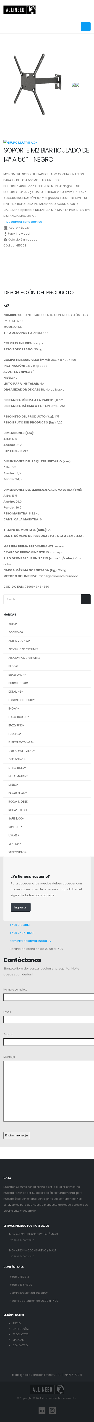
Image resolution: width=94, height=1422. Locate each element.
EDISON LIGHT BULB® (21, 700)
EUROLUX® (14, 734)
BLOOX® (13, 666)
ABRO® (12, 624)
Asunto (8, 1034)
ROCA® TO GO (17, 810)
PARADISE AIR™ (17, 793)
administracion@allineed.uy (30, 941)
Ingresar (20, 907)
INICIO (17, 1323)
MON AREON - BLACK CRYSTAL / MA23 (33, 1234)
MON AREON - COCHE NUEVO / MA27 (32, 1250)
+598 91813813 (20, 925)
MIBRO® (13, 785)
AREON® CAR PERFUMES (23, 649)
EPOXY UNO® (16, 725)
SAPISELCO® (16, 818)
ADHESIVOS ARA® (19, 641)
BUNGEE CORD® (18, 683)
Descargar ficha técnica (24, 222)
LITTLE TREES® (17, 768)
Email (7, 1012)
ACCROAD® (15, 632)
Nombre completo (15, 989)
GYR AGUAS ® (17, 759)
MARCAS (18, 1340)
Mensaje (9, 1057)
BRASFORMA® (17, 675)
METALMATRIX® (18, 776)
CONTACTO (20, 1345)
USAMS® (13, 835)
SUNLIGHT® (15, 827)
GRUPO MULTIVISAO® (21, 751)
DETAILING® (15, 692)
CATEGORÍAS (21, 1329)
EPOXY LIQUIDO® (18, 717)
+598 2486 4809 (22, 933)
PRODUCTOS (21, 1334)
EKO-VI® (13, 708)
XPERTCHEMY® (17, 852)
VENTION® (14, 844)
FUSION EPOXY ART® (21, 742)
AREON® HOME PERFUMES (24, 658)
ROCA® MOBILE (18, 801)
